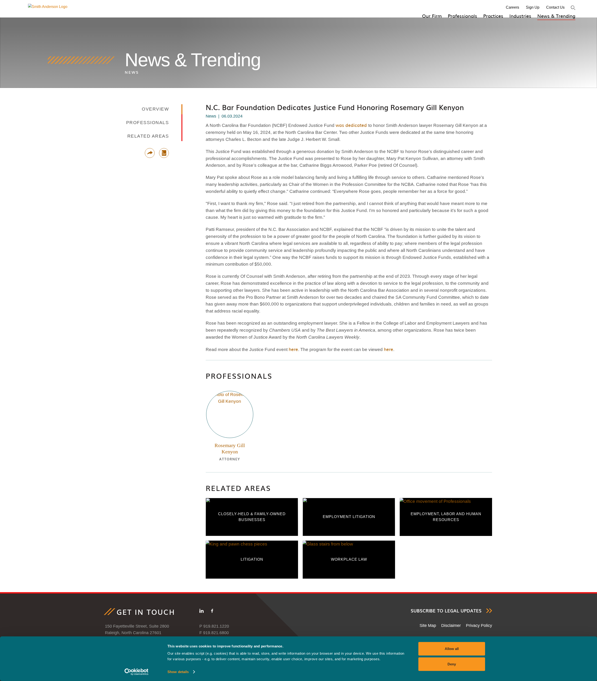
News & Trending (556, 15)
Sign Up (532, 7)
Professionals (462, 15)
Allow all (452, 649)
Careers (512, 7)
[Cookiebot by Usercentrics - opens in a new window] (136, 671)
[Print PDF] (164, 153)
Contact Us (555, 7)
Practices (493, 15)
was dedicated (351, 125)
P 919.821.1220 (214, 626)
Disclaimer (451, 625)
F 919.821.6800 (214, 632)
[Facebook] (212, 611)
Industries (520, 15)
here (293, 349)
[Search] (573, 8)
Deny (452, 664)
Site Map (428, 625)
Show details (178, 672)
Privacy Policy (479, 625)
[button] (150, 153)
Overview (155, 109)
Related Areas (238, 488)
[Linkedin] (201, 611)
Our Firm (432, 15)
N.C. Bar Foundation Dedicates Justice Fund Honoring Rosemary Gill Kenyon (335, 107)
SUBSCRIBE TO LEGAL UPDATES (446, 610)
